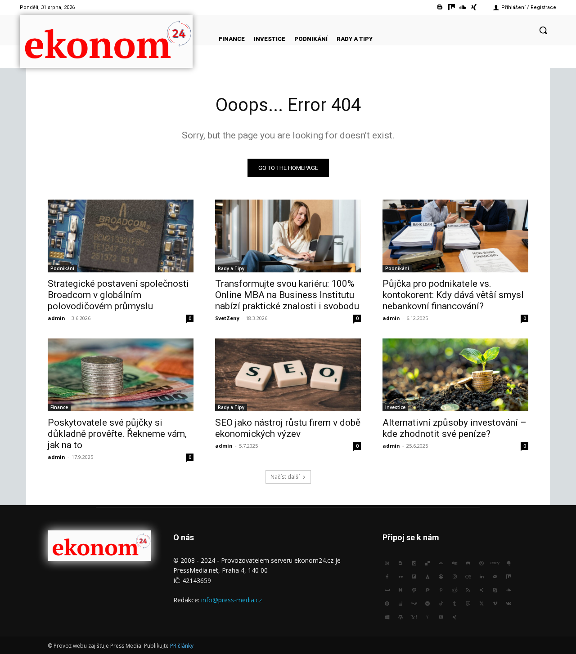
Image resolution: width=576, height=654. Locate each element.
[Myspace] (387, 589)
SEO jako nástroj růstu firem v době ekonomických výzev (287, 428)
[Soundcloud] (462, 7)
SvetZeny (227, 318)
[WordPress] (400, 616)
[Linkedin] (481, 575)
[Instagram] (454, 575)
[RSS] (468, 589)
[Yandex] (427, 616)
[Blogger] (440, 7)
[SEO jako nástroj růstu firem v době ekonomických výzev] (288, 374)
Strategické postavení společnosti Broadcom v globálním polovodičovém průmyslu (118, 294)
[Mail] (495, 575)
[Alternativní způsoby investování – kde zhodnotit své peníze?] (455, 374)
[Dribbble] (481, 562)
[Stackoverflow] (400, 602)
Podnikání (62, 268)
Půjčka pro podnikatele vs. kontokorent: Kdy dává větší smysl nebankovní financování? (453, 294)
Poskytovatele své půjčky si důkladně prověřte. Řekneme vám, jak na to (117, 433)
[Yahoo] (414, 616)
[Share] (481, 589)
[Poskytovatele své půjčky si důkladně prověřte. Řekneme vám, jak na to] (121, 374)
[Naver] (400, 589)
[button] (543, 30)
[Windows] (387, 616)
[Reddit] (454, 589)
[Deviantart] (441, 562)
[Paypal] (427, 589)
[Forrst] (427, 575)
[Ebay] (495, 562)
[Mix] (451, 7)
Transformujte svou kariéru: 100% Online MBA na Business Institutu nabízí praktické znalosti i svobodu (287, 294)
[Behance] (387, 562)
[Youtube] (441, 616)
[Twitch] (468, 602)
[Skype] (495, 589)
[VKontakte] (508, 602)
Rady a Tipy (231, 268)
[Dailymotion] (414, 562)
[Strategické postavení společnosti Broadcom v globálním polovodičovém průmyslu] (121, 236)
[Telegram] (427, 602)
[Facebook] (387, 575)
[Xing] (474, 7)
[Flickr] (400, 575)
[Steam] (414, 602)
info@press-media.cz (231, 600)
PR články (182, 646)
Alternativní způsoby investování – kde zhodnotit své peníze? (454, 428)
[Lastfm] (468, 575)
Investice (395, 407)
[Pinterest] (441, 589)
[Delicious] (427, 562)
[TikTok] (441, 602)
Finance (59, 407)
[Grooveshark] (441, 575)
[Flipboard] (414, 575)
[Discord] (468, 562)
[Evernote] (508, 562)
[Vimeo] (495, 602)
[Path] (414, 589)
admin (56, 318)
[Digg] (454, 562)
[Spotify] (387, 602)
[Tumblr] (454, 602)
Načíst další (285, 476)
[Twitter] (481, 602)
